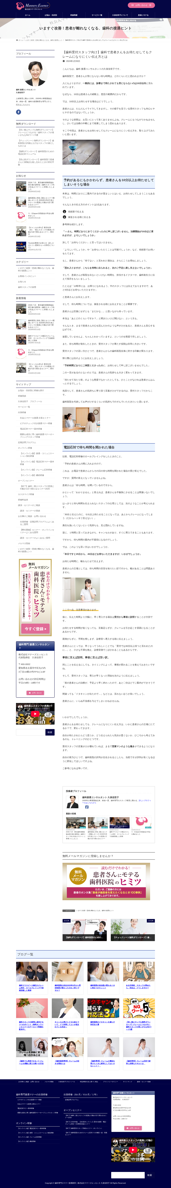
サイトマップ (127, 1082)
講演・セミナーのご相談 (29, 505)
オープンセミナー (26, 481)
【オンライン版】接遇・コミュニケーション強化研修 (37, 454)
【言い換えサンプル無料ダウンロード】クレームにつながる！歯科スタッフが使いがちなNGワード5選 (36, 132)
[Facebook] (88, 807)
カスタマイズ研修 (26, 494)
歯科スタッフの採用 (27, 287)
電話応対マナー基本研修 (31, 429)
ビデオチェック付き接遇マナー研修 (36, 423)
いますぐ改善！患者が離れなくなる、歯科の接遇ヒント (119, 827)
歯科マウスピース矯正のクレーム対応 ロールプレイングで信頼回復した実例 (119, 834)
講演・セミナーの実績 (30, 511)
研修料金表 (23, 500)
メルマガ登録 (24, 543)
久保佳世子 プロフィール (30, 401)
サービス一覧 (24, 407)
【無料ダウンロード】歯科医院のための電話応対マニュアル (36, 152)
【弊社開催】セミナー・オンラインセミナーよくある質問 (37, 531)
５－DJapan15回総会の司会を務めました (140, 833)
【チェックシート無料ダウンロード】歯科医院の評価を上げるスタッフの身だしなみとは (36, 143)
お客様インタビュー (27, 276)
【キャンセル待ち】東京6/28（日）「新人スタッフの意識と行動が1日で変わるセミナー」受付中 (41, 231)
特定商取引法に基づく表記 (89, 1082)
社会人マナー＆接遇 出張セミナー (35, 418)
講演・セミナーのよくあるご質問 (35, 538)
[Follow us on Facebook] (18, 112)
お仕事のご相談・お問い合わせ (32, 516)
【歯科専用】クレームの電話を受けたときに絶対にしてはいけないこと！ (102, 1063)
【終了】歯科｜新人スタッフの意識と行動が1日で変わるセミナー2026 (37, 487)
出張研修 (22, 412)
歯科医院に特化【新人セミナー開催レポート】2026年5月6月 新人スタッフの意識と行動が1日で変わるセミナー (97, 835)
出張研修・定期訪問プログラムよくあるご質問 (37, 523)
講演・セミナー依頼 (144, 1082)
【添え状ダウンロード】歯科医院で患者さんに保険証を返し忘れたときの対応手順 (36, 162)
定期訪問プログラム (27, 442)
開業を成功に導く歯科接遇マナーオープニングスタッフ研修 (37, 435)
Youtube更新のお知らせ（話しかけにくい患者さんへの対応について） (41, 245)
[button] (141, 5)
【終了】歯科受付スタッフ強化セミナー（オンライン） (84, 1128)
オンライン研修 (25, 448)
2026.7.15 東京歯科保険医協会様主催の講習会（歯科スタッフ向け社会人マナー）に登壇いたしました (76, 835)
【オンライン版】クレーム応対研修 (36, 470)
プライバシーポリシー (110, 1082)
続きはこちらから (23, 104)
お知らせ (82, 827)
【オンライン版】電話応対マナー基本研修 (37, 463)
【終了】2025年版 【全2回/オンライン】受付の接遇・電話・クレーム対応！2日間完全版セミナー (86, 1123)
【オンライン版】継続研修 (32, 475)
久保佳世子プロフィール (66, 1082)
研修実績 (22, 396)
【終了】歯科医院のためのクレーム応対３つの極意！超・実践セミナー (86, 1134)
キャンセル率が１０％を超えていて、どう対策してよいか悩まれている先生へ (67, 1024)
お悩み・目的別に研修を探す (31, 391)
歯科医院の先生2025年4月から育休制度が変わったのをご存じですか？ (68, 987)
